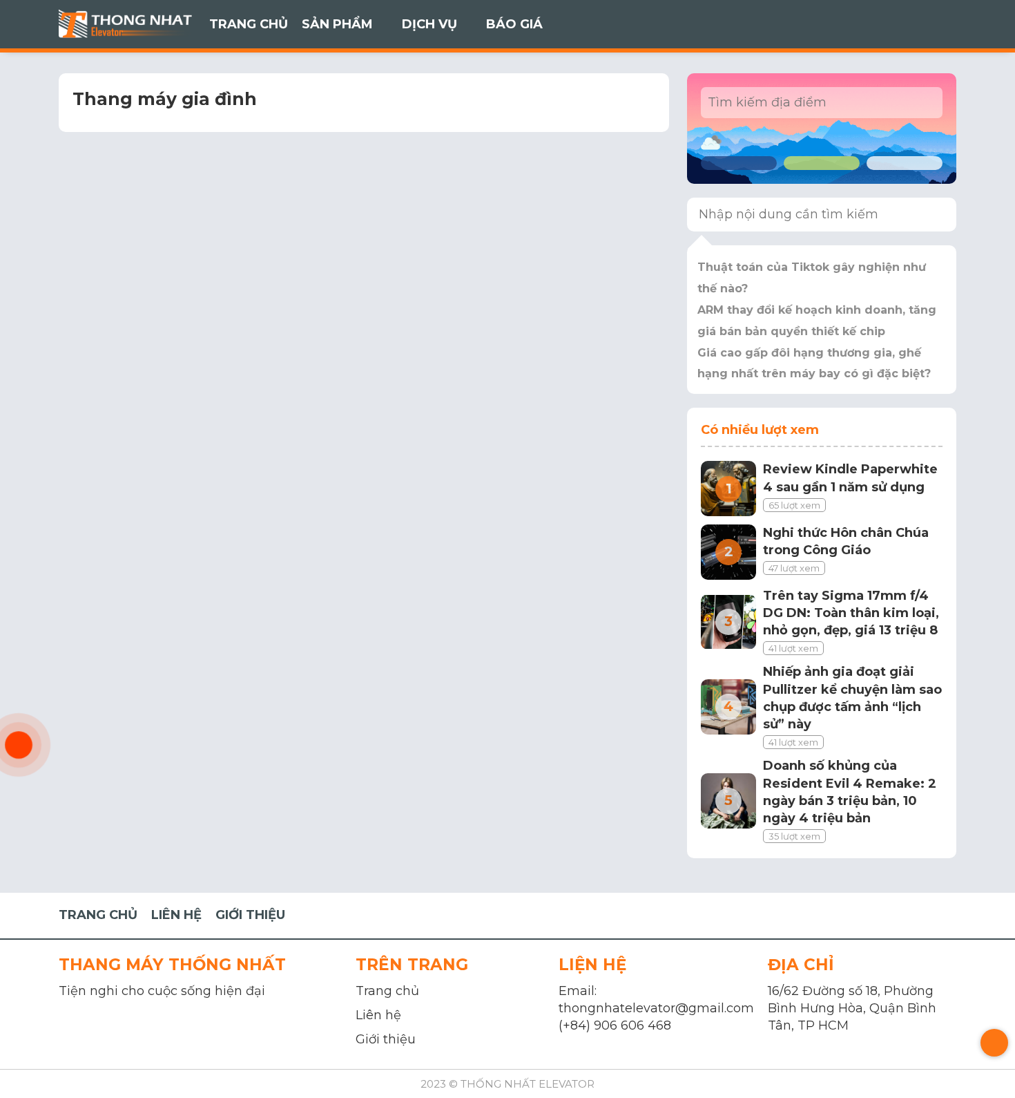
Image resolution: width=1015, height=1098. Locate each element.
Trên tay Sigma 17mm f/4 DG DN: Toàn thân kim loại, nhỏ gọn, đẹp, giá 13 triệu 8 (851, 613)
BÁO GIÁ (514, 24)
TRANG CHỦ (248, 24)
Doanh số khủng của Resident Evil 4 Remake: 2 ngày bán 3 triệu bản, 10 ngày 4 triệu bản (849, 792)
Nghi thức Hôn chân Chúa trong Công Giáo (846, 541)
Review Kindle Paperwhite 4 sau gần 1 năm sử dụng (850, 478)
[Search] (936, 214)
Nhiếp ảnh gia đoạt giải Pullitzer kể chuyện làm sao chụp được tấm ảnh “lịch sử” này (852, 698)
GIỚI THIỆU (250, 914)
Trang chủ (387, 990)
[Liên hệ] (19, 745)
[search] (922, 102)
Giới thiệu (386, 1039)
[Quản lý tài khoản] (904, 24)
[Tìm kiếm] (939, 24)
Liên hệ (378, 1015)
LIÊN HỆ (176, 914)
